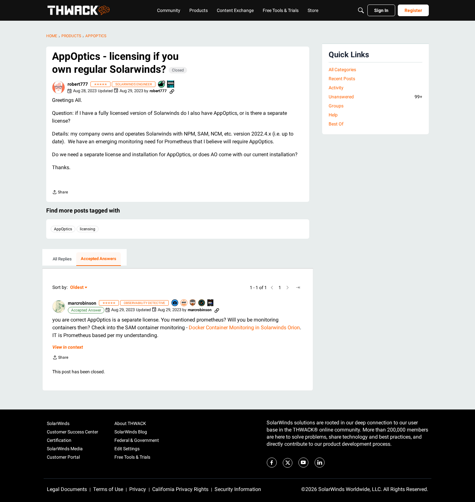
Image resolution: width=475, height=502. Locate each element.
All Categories (342, 69)
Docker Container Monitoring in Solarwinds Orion (244, 327)
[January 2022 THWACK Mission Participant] (171, 85)
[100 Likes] (162, 85)
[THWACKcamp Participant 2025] (211, 303)
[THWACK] (78, 10)
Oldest (77, 288)
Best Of (336, 123)
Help (333, 114)
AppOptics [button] (63, 229)
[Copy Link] (172, 91)
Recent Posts (342, 78)
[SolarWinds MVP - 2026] (184, 303)
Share (60, 193)
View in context (67, 347)
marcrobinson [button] (82, 303)
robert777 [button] (78, 84)
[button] (58, 87)
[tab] (62, 259)
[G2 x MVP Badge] (193, 303)
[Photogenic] (175, 303)
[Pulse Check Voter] (202, 303)
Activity (336, 87)
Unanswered (375, 96)
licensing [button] (87, 229)
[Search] (361, 10)
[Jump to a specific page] (298, 287)
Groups (336, 105)
